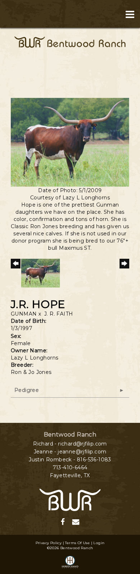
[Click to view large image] (70, 142)
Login (98, 543)
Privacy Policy (49, 543)
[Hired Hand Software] (70, 562)
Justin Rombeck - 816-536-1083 (70, 459)
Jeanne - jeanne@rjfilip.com (70, 451)
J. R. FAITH (58, 314)
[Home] (70, 499)
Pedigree (26, 390)
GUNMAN (24, 314)
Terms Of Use (77, 543)
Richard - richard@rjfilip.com (70, 443)
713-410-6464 (70, 467)
